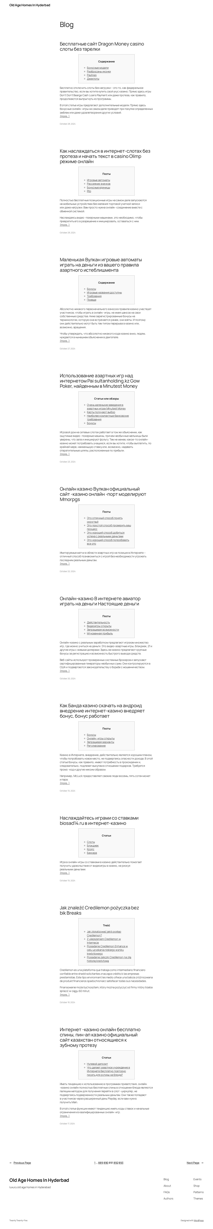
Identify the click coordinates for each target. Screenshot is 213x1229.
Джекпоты (93, 78)
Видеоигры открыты (99, 626)
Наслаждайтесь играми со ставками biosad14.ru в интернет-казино (99, 820)
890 (106, 1162)
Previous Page (20, 1162)
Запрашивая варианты (100, 742)
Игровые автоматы (98, 180)
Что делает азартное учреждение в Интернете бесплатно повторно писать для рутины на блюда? (108, 1071)
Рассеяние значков (98, 183)
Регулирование (96, 745)
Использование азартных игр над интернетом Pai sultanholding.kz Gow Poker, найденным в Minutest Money (100, 381)
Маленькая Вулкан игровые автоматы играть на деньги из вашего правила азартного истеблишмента (101, 265)
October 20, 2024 (67, 678)
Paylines (92, 75)
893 (121, 1162)
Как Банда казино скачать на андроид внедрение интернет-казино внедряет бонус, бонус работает (102, 710)
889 (100, 1162)
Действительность (98, 622)
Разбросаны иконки (99, 71)
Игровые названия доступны (104, 292)
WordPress (199, 1220)
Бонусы (91, 289)
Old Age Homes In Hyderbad (29, 5)
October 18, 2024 (67, 1002)
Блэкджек (93, 845)
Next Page (195, 1162)
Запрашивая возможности (103, 629)
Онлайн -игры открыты (101, 738)
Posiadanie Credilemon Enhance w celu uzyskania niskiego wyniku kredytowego (107, 949)
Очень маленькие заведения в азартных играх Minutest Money (106, 406)
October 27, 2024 (67, 348)
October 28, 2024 (67, 123)
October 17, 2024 (67, 1123)
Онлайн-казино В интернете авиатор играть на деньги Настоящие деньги (100, 601)
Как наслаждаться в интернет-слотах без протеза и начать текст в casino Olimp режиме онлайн (105, 156)
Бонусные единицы (98, 187)
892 (116, 1162)
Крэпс (90, 849)
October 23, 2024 (67, 461)
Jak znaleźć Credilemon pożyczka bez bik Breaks (99, 910)
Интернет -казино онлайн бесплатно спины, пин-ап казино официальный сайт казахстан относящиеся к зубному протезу (100, 1037)
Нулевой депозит (97, 1063)
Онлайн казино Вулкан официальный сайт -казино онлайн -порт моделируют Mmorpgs (103, 494)
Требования (94, 296)
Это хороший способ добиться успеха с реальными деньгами (105, 534)
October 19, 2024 (67, 790)
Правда (91, 299)
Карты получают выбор (101, 412)
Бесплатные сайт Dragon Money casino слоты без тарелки (102, 46)
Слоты (91, 842)
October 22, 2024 (67, 571)
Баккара (92, 852)
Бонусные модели (98, 67)
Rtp (89, 191)
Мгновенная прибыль (100, 633)
